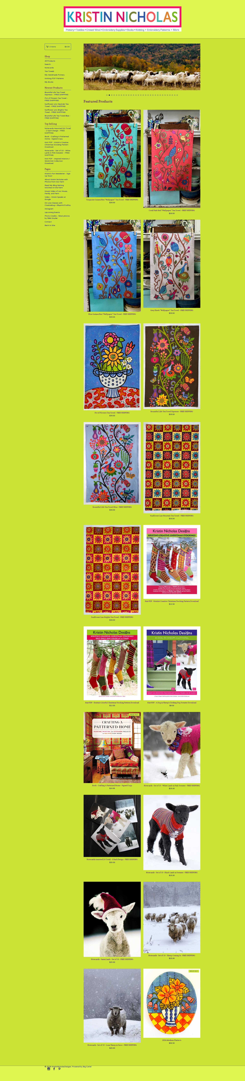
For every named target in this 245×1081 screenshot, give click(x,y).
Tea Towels (49, 71)
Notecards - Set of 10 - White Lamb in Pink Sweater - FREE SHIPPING (57, 152)
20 (153, 95)
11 (131, 95)
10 (128, 95)
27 (169, 95)
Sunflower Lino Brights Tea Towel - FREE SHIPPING (56, 111)
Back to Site (50, 225)
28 (172, 95)
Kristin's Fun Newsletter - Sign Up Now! (57, 175)
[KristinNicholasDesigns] (122, 18)
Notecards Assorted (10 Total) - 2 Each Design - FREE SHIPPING (58, 130)
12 (133, 95)
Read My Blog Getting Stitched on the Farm (54, 186)
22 (157, 95)
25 (165, 95)
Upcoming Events (52, 212)
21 (155, 95)
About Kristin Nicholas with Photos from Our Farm (56, 180)
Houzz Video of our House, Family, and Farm (56, 192)
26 (167, 95)
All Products (50, 61)
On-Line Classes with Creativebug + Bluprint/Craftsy (58, 204)
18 (148, 95)
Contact (48, 222)
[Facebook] (54, 1069)
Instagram (49, 209)
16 (143, 95)
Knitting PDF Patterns (54, 78)
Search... (48, 64)
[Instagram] (48, 1069)
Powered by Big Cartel (81, 1067)
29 (174, 95)
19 (150, 95)
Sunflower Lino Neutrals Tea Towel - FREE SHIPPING (57, 105)
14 (138, 95)
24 (162, 95)
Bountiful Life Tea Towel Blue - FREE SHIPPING (57, 117)
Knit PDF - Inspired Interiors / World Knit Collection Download (57, 161)
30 (177, 95)
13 (136, 95)
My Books (49, 82)
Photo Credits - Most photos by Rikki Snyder (57, 217)
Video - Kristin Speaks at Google (55, 198)
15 (140, 95)
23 (160, 95)
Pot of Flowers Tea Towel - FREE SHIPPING (56, 99)
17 (145, 95)
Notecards (49, 68)
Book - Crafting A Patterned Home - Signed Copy (57, 137)
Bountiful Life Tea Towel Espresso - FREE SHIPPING (56, 93)
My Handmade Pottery (55, 75)
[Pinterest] (59, 1069)
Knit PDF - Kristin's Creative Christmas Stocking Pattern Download (56, 144)
